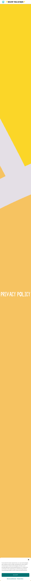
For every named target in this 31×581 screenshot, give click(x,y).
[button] (28, 559)
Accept (15, 575)
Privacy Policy (20, 578)
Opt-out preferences (11, 578)
